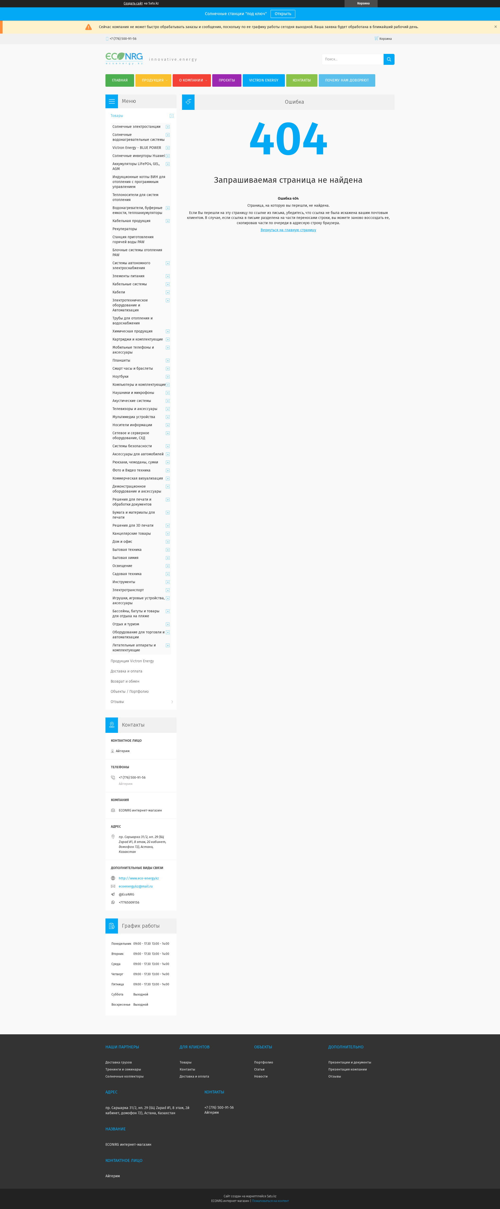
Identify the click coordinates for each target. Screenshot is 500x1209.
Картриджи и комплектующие (138, 339)
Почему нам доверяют (347, 80)
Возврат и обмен (125, 681)
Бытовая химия (126, 558)
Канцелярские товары (132, 534)
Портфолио (263, 1062)
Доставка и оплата (126, 671)
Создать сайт (133, 3)
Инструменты (124, 582)
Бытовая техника (127, 550)
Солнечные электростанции (136, 127)
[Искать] (389, 59)
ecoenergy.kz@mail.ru (136, 886)
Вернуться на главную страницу (288, 230)
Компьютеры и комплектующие (139, 385)
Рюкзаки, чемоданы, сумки (135, 462)
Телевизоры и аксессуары (135, 409)
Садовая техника (127, 574)
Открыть (283, 14)
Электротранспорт (128, 590)
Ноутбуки (120, 377)
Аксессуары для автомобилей (138, 454)
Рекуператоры (125, 229)
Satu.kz (271, 1196)
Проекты (227, 80)
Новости (261, 1076)
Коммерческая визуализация (138, 478)
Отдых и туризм (126, 624)
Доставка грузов (118, 1062)
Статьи (259, 1069)
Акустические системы (132, 401)
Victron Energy (263, 80)
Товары (117, 116)
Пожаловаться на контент (270, 1201)
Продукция (153, 80)
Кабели (119, 292)
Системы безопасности (132, 446)
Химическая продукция (133, 331)
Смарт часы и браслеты (133, 368)
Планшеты (121, 360)
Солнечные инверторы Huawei (139, 156)
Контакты (302, 80)
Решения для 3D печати (133, 525)
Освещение (122, 566)
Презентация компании (347, 1069)
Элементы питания (129, 276)
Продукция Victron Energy (132, 661)
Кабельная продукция (132, 221)
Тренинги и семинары (123, 1069)
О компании (191, 80)
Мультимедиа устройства (134, 417)
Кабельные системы (130, 284)
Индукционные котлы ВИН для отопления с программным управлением (139, 182)
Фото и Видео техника (132, 470)
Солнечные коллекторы (124, 1076)
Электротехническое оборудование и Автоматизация (130, 305)
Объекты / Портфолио (130, 692)
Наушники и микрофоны (133, 393)
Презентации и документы (349, 1062)
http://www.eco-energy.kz (139, 878)
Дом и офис (122, 542)
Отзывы (117, 702)
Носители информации (132, 425)
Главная (120, 80)
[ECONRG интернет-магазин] (124, 64)
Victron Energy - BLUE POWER (137, 148)
